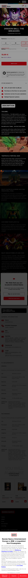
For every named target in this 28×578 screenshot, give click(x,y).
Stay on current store (14, 294)
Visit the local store (14, 298)
